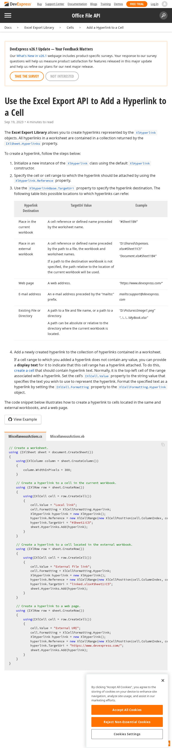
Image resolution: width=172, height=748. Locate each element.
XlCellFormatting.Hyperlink (142, 387)
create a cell (24, 370)
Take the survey (27, 76)
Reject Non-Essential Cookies (127, 722)
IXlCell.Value (96, 376)
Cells (70, 27)
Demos (118, 4)
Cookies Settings (127, 734)
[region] (127, 711)
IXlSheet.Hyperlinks (23, 144)
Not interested (62, 76)
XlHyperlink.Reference (34, 181)
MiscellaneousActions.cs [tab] (25, 436)
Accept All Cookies (127, 710)
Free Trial (137, 4)
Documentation (77, 4)
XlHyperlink (146, 133)
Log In (154, 4)
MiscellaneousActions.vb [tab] (67, 436)
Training (106, 4)
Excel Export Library (39, 27)
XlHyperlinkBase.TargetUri (51, 188)
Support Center (54, 4)
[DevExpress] (18, 4)
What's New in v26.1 (32, 56)
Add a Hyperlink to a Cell (105, 27)
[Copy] (163, 444)
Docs (8, 27)
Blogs (93, 4)
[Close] (163, 680)
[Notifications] (165, 4)
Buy (39, 4)
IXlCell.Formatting (72, 387)
